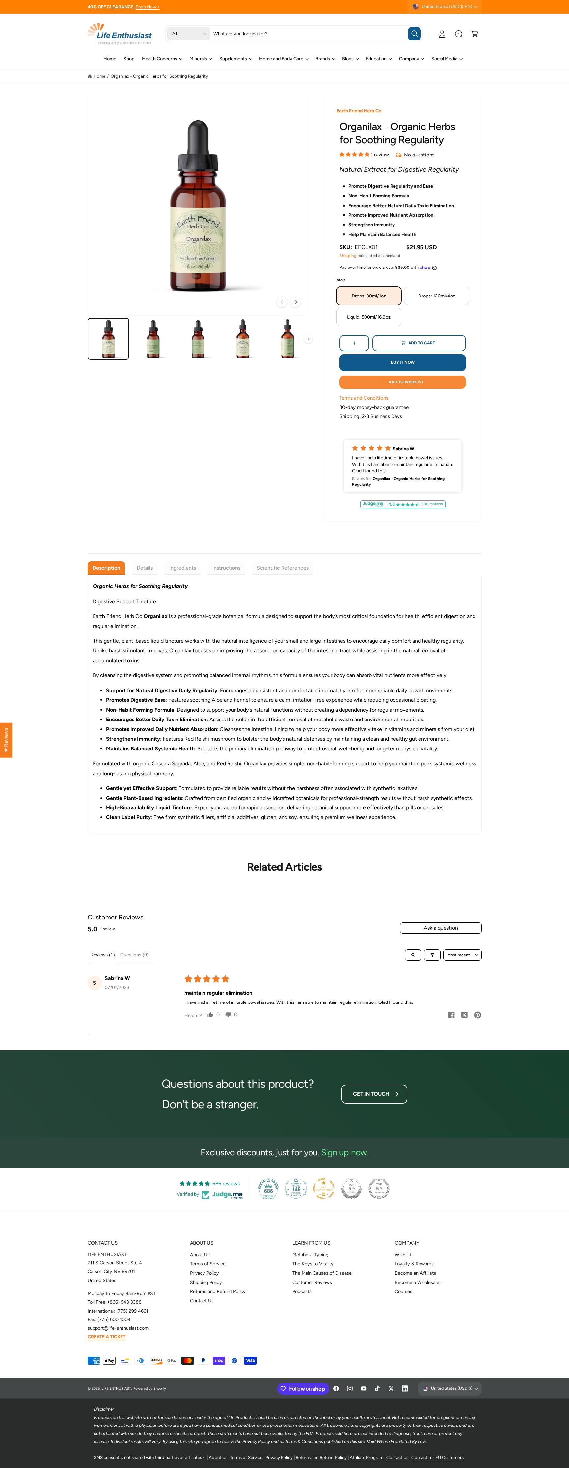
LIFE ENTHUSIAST (116, 1388)
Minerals (198, 59)
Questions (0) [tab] (134, 954)
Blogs (348, 59)
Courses (403, 1291)
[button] (475, 34)
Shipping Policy (206, 1282)
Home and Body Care (281, 59)
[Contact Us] (458, 34)
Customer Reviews (312, 1282)
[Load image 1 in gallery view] (108, 339)
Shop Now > (148, 6)
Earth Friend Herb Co (359, 111)
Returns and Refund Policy (218, 1291)
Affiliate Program (366, 1457)
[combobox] (317, 34)
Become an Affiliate (415, 1273)
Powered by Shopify (149, 1388)
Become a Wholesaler (418, 1282)
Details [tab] (145, 568)
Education (376, 59)
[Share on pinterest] (478, 1016)
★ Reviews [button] (6, 740)
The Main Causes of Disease (322, 1273)
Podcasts (302, 1291)
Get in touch (371, 1094)
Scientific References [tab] (283, 568)
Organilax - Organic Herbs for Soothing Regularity (159, 76)
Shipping (347, 255)
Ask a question (441, 928)
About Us (200, 1254)
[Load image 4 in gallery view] (243, 339)
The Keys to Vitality (313, 1264)
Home (99, 76)
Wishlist (403, 1254)
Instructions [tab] (226, 568)
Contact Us (202, 1301)
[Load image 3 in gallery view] (198, 339)
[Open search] (413, 955)
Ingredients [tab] (182, 568)
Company (409, 59)
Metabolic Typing (310, 1254)
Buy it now (403, 362)
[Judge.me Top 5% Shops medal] (351, 1188)
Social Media (444, 59)
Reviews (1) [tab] (102, 954)
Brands (322, 59)
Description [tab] (106, 568)
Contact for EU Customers (437, 1457)
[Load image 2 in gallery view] (153, 339)
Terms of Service (208, 1264)
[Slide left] (282, 302)
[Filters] (432, 955)
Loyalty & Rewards (414, 1264)
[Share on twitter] (465, 1016)
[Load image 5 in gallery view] (288, 339)
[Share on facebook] (451, 1016)
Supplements (233, 59)
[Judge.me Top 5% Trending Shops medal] (379, 1188)
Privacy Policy (204, 1273)
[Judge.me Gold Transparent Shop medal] (323, 1188)
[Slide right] (295, 302)
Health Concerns (159, 59)
